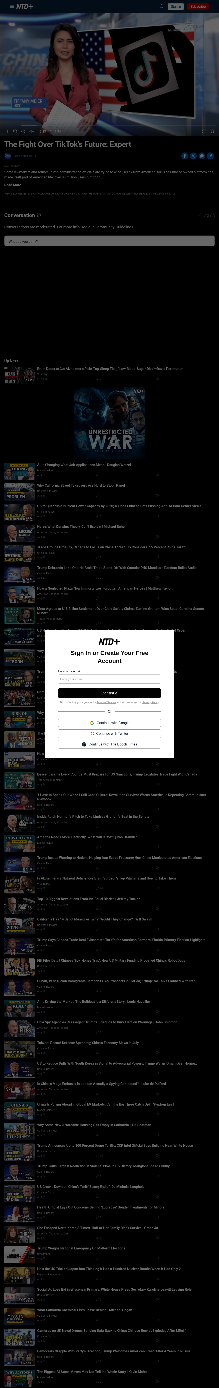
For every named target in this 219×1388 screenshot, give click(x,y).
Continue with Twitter (112, 733)
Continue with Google (113, 722)
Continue (109, 693)
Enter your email (69, 671)
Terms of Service (106, 702)
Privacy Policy (150, 702)
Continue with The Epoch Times (113, 744)
